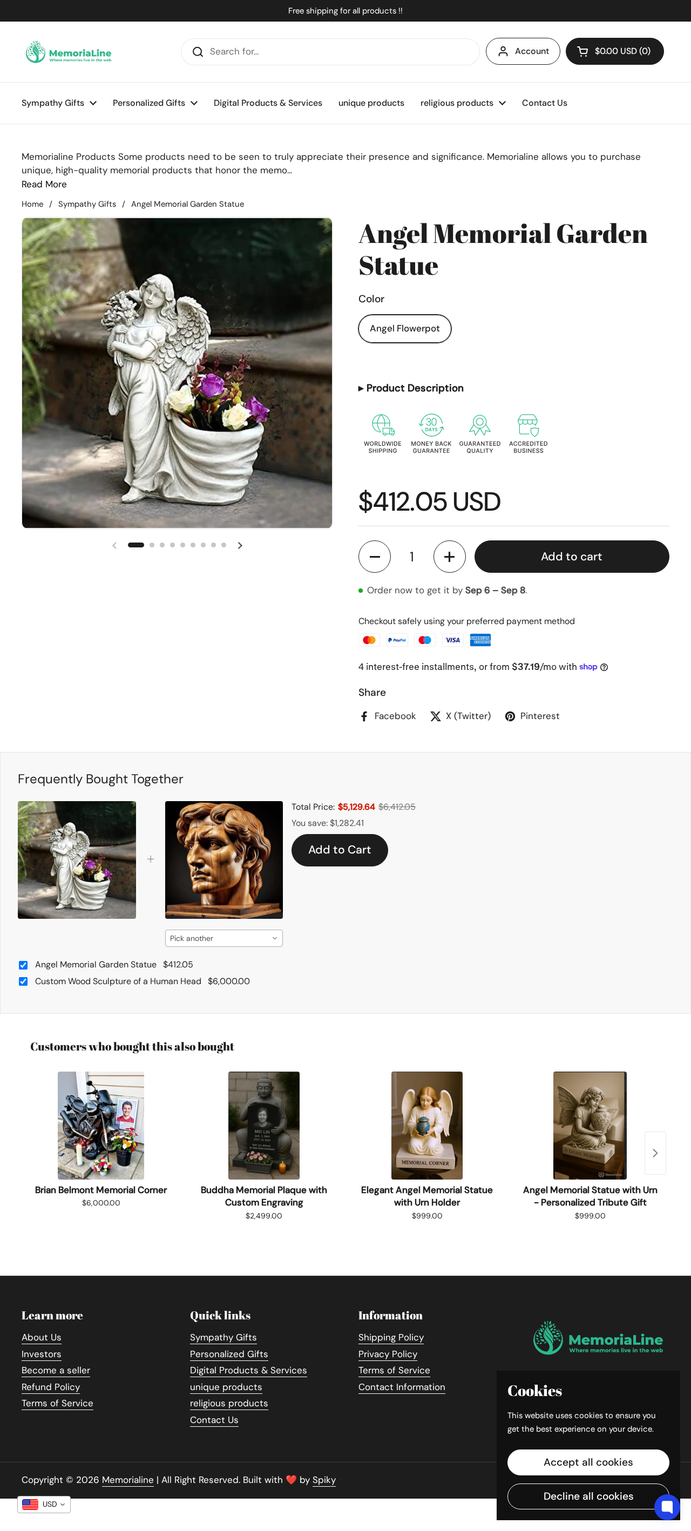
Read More (44, 184)
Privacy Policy (387, 1354)
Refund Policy (51, 1387)
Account (532, 51)
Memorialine (128, 1480)
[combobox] (224, 938)
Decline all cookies (589, 1496)
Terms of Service (57, 1403)
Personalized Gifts (229, 1354)
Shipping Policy (391, 1337)
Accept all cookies (588, 1462)
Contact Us (214, 1420)
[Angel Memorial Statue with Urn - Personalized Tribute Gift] (590, 1126)
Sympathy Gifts (87, 204)
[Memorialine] (69, 51)
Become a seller (56, 1370)
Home (32, 204)
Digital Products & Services (248, 1370)
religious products (229, 1403)
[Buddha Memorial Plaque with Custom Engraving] (264, 1126)
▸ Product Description (411, 388)
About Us (42, 1337)
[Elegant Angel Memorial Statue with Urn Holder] (427, 1126)
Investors (42, 1354)
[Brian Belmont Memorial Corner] (101, 1126)
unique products (226, 1387)
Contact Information (401, 1387)
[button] (374, 556)
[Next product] (655, 1153)
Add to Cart (339, 849)
